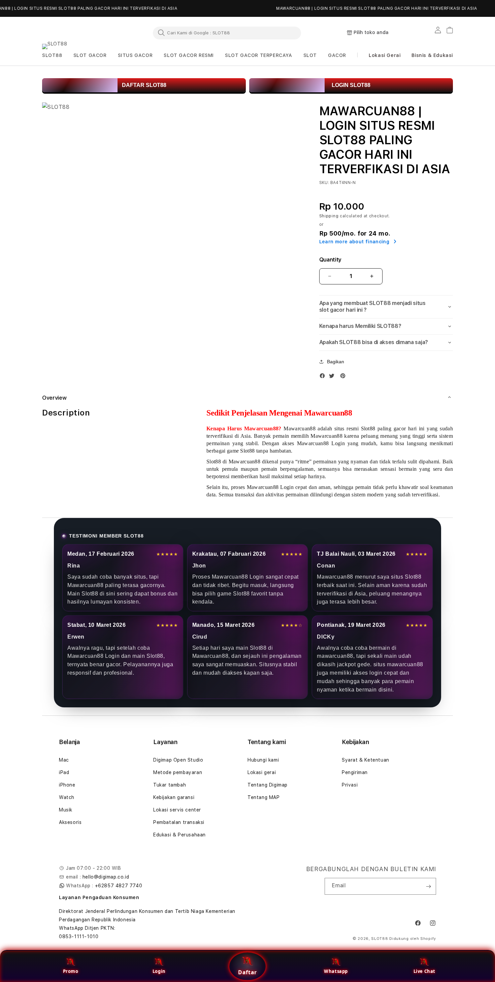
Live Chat (424, 971)
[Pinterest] (344, 377)
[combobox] (227, 33)
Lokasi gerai (262, 772)
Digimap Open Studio (178, 760)
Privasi (350, 785)
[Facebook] (324, 377)
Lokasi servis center (177, 809)
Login (159, 971)
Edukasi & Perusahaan (179, 834)
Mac (64, 760)
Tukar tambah (169, 785)
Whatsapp (336, 971)
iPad (64, 772)
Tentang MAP (264, 797)
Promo (70, 971)
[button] (52, 55)
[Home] (72, 33)
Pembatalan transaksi (178, 822)
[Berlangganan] (428, 886)
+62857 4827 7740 (118, 885)
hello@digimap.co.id (105, 877)
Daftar (247, 972)
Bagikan (335, 361)
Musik (65, 809)
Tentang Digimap (268, 785)
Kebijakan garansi (173, 797)
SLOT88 (379, 939)
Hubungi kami (263, 760)
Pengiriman (355, 772)
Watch (66, 797)
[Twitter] (333, 377)
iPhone (67, 785)
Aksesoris (70, 822)
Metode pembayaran (177, 772)
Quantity (330, 259)
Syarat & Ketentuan (365, 760)
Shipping (329, 216)
